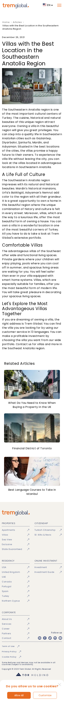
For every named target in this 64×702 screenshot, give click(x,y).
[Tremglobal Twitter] (50, 638)
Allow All (19, 695)
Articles (17, 22)
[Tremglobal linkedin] (39, 638)
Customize (45, 695)
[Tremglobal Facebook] (44, 638)
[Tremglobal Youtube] (60, 638)
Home (6, 22)
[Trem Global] (32, 513)
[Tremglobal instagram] (55, 638)
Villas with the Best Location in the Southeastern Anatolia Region (30, 27)
